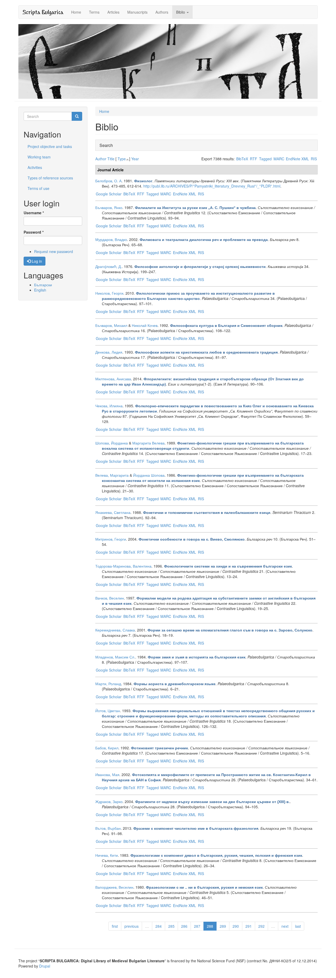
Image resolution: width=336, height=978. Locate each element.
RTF (253, 158)
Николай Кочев (145, 325)
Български (43, 284)
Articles (113, 12)
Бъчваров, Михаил (111, 325)
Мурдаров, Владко (111, 239)
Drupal (44, 966)
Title (110, 158)
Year (135, 158)
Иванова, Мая (107, 774)
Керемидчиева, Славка (115, 630)
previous (131, 926)
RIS (314, 158)
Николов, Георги (109, 293)
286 (184, 926)
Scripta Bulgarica (43, 12)
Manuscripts (137, 12)
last (298, 926)
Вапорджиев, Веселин (114, 887)
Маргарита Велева (148, 443)
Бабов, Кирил (106, 747)
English (40, 290)
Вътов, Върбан (108, 828)
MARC (279, 158)
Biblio (181, 12)
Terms (94, 12)
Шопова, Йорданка (111, 443)
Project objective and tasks (50, 146)
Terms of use (38, 188)
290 (236, 926)
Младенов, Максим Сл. (115, 657)
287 (197, 926)
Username (34, 212)
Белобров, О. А (108, 180)
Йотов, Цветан (107, 710)
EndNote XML (297, 158)
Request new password (53, 251)
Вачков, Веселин (109, 598)
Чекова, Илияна (109, 405)
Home (76, 12)
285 (171, 926)
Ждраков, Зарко (109, 801)
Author (100, 158)
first (115, 926)
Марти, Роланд (108, 683)
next (284, 926)
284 (158, 926)
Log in (36, 261)
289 (223, 926)
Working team (39, 157)
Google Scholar (109, 193)
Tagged (265, 158)
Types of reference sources (50, 177)
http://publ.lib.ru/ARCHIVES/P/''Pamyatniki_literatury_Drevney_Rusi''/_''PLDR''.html (211, 186)
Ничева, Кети (106, 855)
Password (34, 232)
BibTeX (242, 158)
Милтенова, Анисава (113, 378)
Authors (161, 12)
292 (261, 926)
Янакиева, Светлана (112, 512)
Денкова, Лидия (108, 352)
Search (106, 145)
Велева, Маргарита (112, 475)
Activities (35, 167)
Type (122, 158)
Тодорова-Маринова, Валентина (123, 566)
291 (248, 926)
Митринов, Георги (110, 539)
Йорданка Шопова (149, 475)
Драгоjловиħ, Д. (108, 266)
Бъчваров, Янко (108, 207)
